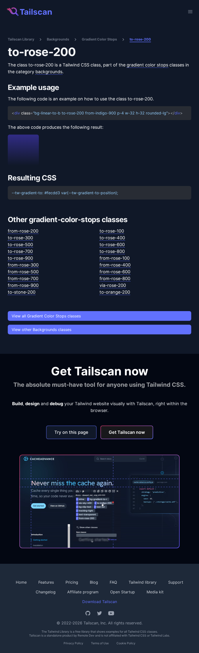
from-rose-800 (115, 278)
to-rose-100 (112, 231)
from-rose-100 (115, 258)
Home (21, 582)
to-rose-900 (20, 258)
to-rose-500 (20, 244)
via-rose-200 (113, 285)
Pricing (72, 582)
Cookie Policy (125, 643)
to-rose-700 (20, 251)
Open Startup (122, 591)
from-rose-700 (23, 278)
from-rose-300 (23, 264)
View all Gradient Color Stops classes (46, 316)
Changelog (46, 591)
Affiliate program (83, 591)
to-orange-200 (115, 292)
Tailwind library (143, 582)
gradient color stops (147, 64)
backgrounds (48, 71)
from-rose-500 (23, 271)
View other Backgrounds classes (41, 329)
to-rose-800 (112, 251)
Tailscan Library (21, 39)
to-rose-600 (112, 244)
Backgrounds (58, 39)
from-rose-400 (115, 264)
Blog (94, 582)
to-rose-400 (112, 237)
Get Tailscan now (127, 432)
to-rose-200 (140, 39)
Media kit (155, 591)
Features (46, 582)
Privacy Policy (73, 643)
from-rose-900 (23, 285)
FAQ (113, 582)
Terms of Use (100, 643)
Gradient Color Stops (99, 39)
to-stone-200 (21, 292)
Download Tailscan (99, 601)
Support (175, 582)
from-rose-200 (23, 231)
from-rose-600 (115, 271)
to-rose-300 (20, 237)
